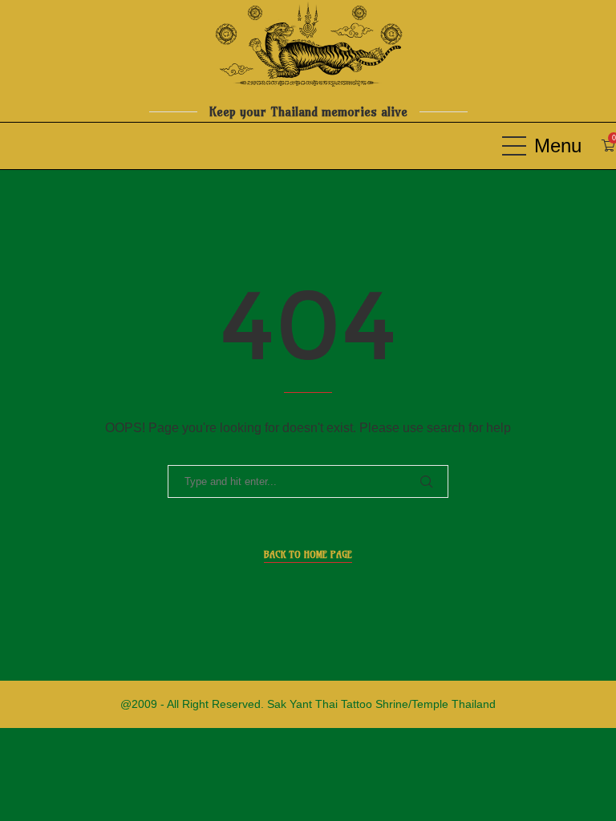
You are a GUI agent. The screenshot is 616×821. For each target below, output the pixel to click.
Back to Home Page (308, 554)
